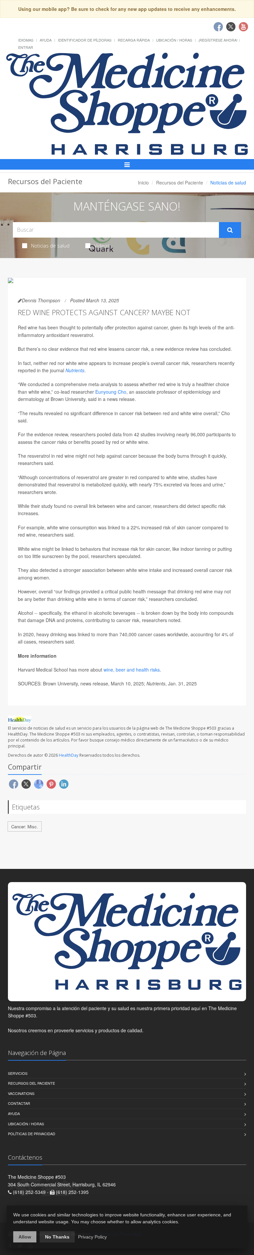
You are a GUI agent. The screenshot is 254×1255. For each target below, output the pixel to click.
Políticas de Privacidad (31, 1133)
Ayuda (46, 40)
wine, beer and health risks (132, 669)
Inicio (143, 182)
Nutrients (74, 370)
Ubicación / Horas (174, 40)
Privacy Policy (92, 1236)
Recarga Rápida (134, 40)
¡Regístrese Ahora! (217, 40)
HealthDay (68, 755)
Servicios (17, 1073)
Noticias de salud (50, 245)
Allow (25, 1236)
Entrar (25, 47)
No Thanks (57, 1236)
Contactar (19, 1103)
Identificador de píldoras (84, 40)
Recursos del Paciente (179, 182)
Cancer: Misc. (24, 826)
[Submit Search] (230, 230)
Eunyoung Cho (110, 391)
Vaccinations (21, 1093)
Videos (102, 245)
